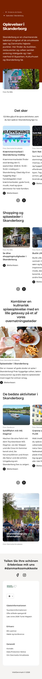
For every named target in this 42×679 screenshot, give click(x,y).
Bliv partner (12, 631)
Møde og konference (15, 634)
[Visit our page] (24, 575)
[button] (16, 171)
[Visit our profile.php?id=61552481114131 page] (18, 575)
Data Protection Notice (16, 652)
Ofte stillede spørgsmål (16, 613)
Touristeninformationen (17, 610)
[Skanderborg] (12, 586)
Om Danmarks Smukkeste (18, 655)
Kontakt (10, 649)
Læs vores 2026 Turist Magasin (19, 617)
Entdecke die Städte (15, 12)
